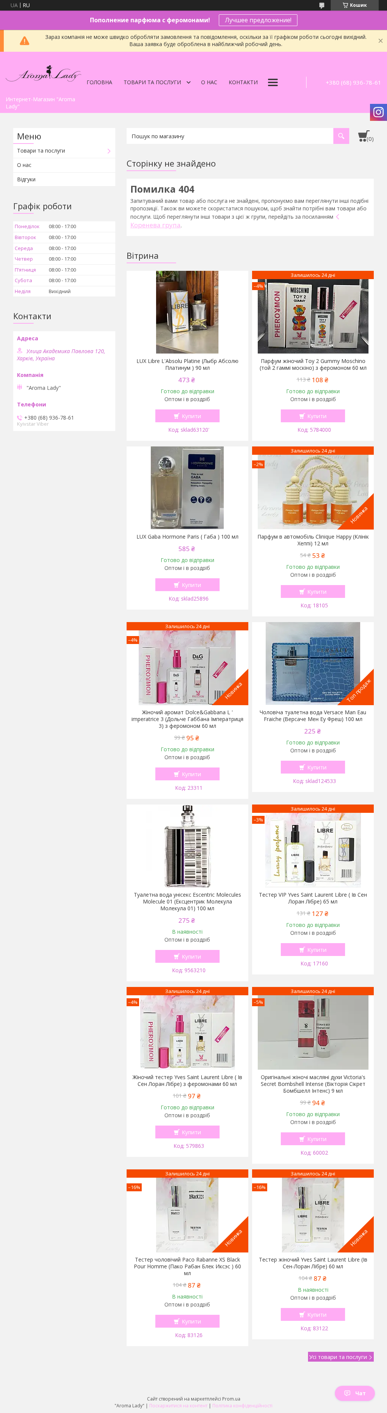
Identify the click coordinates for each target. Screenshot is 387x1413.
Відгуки (26, 179)
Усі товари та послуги (338, 1356)
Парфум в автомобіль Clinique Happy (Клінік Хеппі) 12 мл (313, 540)
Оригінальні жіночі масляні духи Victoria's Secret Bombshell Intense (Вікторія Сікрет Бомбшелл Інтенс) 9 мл (313, 1084)
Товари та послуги (152, 82)
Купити (191, 416)
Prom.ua (231, 1399)
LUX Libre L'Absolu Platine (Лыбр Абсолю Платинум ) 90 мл (187, 364)
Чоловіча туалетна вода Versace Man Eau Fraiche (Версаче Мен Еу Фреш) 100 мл (313, 716)
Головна (99, 82)
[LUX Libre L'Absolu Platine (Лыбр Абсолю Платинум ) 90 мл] (187, 312)
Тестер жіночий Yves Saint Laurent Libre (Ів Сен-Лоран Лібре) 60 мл (313, 1263)
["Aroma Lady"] (43, 72)
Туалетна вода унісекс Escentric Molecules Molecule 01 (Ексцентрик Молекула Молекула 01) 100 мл (187, 901)
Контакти (243, 82)
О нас (209, 82)
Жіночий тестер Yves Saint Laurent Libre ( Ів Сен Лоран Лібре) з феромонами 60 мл (187, 1080)
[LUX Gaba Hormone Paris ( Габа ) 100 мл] (187, 488)
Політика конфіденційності (242, 1405)
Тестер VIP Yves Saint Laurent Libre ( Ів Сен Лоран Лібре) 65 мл (313, 898)
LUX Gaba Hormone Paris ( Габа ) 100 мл (187, 536)
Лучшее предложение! (258, 20)
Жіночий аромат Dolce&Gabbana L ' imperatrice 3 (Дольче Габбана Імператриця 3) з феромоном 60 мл (187, 719)
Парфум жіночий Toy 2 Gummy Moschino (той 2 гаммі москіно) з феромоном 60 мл (313, 364)
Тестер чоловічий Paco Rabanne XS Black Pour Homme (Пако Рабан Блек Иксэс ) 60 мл (187, 1266)
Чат (360, 1393)
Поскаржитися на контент (178, 1405)
